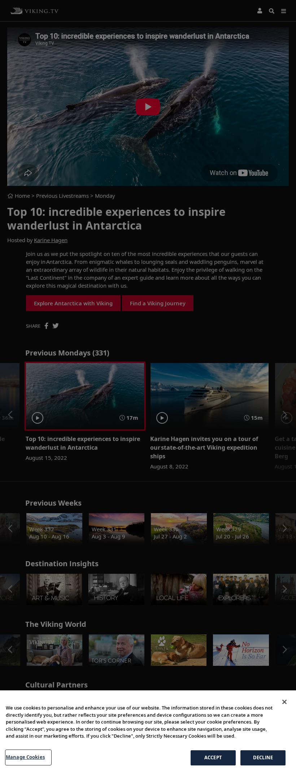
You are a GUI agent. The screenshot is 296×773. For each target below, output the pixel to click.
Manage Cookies (25, 757)
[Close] (284, 702)
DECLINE (263, 757)
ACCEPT (213, 757)
